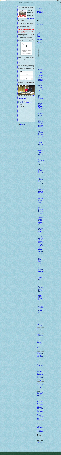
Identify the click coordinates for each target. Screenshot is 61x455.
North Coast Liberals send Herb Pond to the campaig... (40, 138)
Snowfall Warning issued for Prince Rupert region (40, 273)
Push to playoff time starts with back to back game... (40, 265)
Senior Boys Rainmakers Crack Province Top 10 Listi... (40, 140)
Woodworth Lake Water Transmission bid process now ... (41, 281)
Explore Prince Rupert (39, 324)
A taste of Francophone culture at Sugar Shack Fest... (40, 144)
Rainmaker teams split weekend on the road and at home (40, 93)
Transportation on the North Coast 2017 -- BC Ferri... (40, 306)
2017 (37, 56)
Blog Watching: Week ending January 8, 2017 (40, 249)
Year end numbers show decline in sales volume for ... (40, 165)
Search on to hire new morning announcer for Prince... (40, 269)
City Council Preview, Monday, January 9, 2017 (40, 239)
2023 (37, 50)
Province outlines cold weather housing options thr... (40, 236)
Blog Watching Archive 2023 (39, 42)
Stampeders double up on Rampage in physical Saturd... (40, 169)
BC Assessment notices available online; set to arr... (40, 293)
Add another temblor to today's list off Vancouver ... (40, 251)
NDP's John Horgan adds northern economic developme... (40, 95)
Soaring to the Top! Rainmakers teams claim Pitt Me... (40, 178)
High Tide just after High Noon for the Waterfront (40, 192)
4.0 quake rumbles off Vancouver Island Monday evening (40, 77)
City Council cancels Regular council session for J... (40, 152)
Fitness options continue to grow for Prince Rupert (40, 125)
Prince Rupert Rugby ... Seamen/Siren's (39, 426)
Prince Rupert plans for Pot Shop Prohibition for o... (40, 220)
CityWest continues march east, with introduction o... (40, 176)
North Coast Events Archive (39, 39)
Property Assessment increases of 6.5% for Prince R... (40, 248)
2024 (37, 49)
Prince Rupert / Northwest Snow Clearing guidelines (40, 24)
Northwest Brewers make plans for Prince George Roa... (40, 127)
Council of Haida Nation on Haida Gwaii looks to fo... (40, 129)
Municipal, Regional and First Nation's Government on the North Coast (40, 380)
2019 (37, 54)
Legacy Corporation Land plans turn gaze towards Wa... (40, 99)
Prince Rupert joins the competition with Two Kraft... (40, 230)
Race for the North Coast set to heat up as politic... (40, 123)
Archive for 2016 (38, 36)
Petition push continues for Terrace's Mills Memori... (40, 167)
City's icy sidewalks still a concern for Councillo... (40, 217)
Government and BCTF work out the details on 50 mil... (40, 260)
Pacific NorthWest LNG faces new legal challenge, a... (40, 224)
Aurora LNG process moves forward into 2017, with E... (40, 234)
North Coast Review (25, 3)
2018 (37, 55)
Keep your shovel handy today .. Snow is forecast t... (40, 284)
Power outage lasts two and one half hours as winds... (40, 191)
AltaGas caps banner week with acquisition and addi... (40, 101)
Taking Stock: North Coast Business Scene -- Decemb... (40, 277)
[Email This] (24, 101)
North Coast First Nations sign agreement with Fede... (40, 73)
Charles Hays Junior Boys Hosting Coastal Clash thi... (40, 198)
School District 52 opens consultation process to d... (40, 212)
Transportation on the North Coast (40, 385)
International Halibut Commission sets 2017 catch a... (40, 87)
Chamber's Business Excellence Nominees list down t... (40, 107)
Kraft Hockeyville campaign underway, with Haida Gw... (40, 286)
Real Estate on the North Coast (40, 384)
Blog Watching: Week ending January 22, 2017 (40, 136)
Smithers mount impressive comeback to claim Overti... (40, 111)
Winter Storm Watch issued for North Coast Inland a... (40, 206)
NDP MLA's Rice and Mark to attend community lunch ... (40, 85)
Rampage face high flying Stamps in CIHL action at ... (40, 189)
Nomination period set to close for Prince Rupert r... (40, 154)
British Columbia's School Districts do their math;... (40, 172)
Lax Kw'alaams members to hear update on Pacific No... (41, 161)
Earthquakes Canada (39, 348)
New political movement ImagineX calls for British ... (40, 81)
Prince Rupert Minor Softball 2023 (40, 412)
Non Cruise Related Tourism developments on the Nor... (41, 297)
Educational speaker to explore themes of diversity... (40, 291)
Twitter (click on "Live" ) (39, 46)
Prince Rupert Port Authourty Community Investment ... (40, 131)
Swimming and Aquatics (39, 415)
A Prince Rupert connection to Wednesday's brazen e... (40, 271)
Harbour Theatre (38, 395)
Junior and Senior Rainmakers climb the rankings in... (40, 105)
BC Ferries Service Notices (39, 341)
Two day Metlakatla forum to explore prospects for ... (40, 226)
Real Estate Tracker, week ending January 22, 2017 (40, 134)
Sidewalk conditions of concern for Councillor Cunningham (26, 102)
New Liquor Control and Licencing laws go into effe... (40, 133)
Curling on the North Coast (39, 424)
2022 (37, 51)
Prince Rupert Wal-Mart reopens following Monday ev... (40, 122)
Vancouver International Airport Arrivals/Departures (40, 355)
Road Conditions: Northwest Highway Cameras (39, 334)
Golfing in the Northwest (39, 430)
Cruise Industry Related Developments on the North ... (40, 299)
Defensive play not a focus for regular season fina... (40, 71)
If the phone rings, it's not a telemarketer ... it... (40, 263)
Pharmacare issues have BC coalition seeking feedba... (40, 157)
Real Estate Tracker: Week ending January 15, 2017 (40, 183)
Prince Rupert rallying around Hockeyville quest (40, 196)
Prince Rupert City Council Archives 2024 (39, 329)
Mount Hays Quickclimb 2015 (40, 407)
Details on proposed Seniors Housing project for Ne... (40, 253)
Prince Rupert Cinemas (39, 394)
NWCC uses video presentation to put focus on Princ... (40, 182)
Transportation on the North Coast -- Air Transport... (40, 309)
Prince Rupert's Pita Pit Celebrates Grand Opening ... (40, 214)
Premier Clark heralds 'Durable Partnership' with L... (40, 150)
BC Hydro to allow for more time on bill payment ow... (40, 228)
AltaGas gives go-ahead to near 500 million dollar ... (40, 289)
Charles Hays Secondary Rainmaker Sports (39, 400)
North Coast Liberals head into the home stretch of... (40, 174)
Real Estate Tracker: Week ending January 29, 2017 (40, 89)
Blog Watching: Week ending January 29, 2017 (40, 90)
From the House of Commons (40, 365)
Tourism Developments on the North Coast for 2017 (40, 300)
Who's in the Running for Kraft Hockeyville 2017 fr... (40, 232)
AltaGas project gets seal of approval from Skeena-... (40, 238)
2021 (37, 52)
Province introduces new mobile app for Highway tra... (40, 83)
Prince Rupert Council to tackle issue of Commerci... (40, 256)
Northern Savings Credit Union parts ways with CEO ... (40, 113)
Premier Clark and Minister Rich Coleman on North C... (40, 159)
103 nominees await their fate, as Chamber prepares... (40, 163)
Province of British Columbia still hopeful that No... (40, 75)
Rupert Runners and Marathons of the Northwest (40, 429)
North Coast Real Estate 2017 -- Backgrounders (40, 312)
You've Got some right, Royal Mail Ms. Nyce (40, 244)
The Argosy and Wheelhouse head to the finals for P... (40, 117)
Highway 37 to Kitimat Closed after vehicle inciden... (40, 194)
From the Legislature (39, 366)
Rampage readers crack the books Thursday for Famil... (41, 115)
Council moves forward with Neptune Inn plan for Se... (40, 219)
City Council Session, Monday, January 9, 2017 (40, 241)
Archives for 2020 (38, 32)
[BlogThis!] (25, 101)
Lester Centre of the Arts (39, 393)
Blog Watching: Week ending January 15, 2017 (40, 187)
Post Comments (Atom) (22, 124)
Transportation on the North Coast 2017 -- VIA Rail (40, 307)
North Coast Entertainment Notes (40, 392)
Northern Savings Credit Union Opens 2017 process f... (40, 200)
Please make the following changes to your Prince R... (40, 267)
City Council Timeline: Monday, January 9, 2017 (40, 222)
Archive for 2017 (38, 35)
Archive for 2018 (38, 34)
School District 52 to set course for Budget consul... (40, 202)
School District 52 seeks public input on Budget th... (40, 97)
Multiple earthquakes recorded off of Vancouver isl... (41, 262)
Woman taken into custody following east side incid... (40, 79)
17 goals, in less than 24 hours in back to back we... (40, 208)
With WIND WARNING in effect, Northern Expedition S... (40, 109)
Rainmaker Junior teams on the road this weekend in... (40, 275)
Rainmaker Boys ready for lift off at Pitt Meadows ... (40, 216)
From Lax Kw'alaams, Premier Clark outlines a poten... (40, 142)
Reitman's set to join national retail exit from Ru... (40, 171)
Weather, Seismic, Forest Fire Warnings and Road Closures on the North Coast (40, 388)
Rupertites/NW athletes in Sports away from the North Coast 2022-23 (40, 432)
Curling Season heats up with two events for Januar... (40, 279)
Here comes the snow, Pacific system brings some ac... (40, 258)
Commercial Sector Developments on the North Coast (39, 371)
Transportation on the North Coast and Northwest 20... (40, 304)
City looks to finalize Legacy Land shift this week (40, 295)
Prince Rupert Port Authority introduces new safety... (40, 103)
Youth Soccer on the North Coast (40, 414)
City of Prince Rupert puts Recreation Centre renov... (40, 120)
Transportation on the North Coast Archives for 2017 (40, 302)
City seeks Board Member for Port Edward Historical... (40, 146)
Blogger (34, 453)
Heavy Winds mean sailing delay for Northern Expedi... (40, 186)
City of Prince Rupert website (40, 335)
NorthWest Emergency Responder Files (39, 323)
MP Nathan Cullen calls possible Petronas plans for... (40, 180)
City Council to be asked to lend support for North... (40, 242)
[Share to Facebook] (26, 101)
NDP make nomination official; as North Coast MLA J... (40, 69)
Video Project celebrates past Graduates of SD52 (40, 148)
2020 (37, 53)
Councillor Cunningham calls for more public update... (40, 210)
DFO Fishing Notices (39, 342)
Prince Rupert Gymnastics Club (40, 411)
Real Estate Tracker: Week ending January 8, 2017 (40, 246)
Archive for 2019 (38, 33)
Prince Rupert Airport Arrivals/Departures (39, 352)
